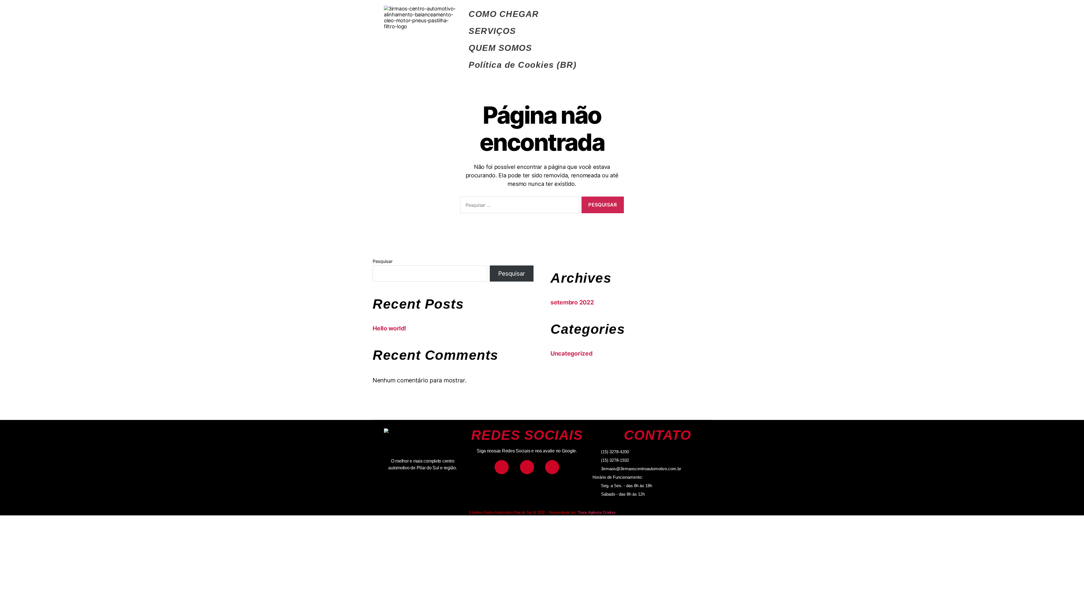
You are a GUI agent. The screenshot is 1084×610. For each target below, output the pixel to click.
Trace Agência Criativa (596, 512)
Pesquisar (383, 261)
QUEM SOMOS (500, 48)
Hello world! (389, 328)
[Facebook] (527, 467)
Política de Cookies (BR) (522, 64)
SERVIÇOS (492, 31)
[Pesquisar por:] (518, 206)
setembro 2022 (572, 302)
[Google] (552, 467)
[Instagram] (502, 467)
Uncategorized (571, 353)
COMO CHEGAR (504, 14)
